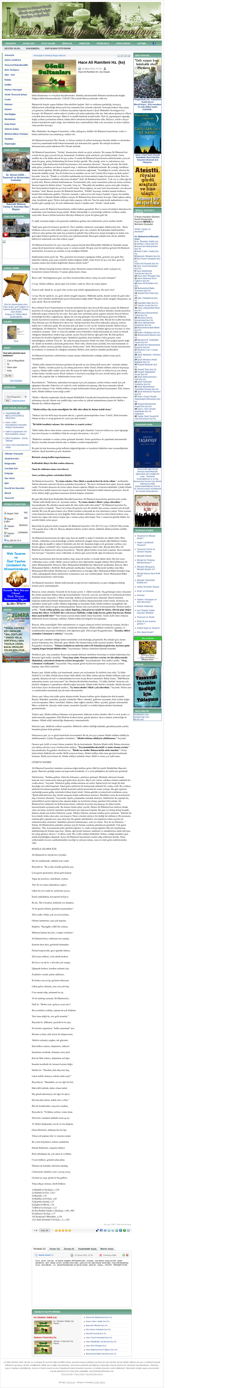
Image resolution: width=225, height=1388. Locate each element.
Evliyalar (9, 473)
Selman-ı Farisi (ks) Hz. (147, 244)
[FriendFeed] (105, 1231)
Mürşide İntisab (144, 556)
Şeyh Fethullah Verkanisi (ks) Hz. (143, 383)
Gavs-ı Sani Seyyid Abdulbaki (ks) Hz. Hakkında (145, 411)
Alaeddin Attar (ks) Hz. (148, 303)
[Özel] (16, 338)
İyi (8, 364)
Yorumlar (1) (39, 1249)
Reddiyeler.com (141, 714)
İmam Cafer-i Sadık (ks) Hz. (98, 1321)
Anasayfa (9, 55)
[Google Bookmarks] (112, 1231)
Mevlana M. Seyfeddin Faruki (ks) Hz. (146, 341)
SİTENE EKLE (103, 43)
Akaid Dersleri (12, 458)
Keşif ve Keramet (145, 591)
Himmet (8, 104)
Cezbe (8, 99)
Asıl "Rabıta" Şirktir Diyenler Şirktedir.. (146, 611)
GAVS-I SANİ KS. (13, 60)
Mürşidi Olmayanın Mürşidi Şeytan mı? (146, 568)
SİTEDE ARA (28, 43)
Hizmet (8, 109)
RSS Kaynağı (67, 1374)
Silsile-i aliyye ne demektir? (142, 230)
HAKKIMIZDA (33, 48)
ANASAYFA (10, 43)
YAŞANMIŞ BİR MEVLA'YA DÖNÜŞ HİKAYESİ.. (14, 415)
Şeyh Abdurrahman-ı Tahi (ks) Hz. (145, 378)
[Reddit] (128, 1231)
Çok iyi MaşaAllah (15, 360)
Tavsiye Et (69, 1249)
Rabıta (8, 80)
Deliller (8, 85)
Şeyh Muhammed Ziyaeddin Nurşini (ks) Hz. (146, 388)
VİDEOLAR (67, 43)
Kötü (9, 371)
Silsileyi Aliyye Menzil (55, 55)
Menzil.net (138, 719)
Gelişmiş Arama (18, 400)
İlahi (7, 483)
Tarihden (9, 139)
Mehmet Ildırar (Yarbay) (16, 134)
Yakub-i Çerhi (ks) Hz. (147, 305)
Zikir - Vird (10, 75)
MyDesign (71, 1382)
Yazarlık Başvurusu (94, 1374)
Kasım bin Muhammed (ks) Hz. (99, 1317)
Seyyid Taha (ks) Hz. (147, 369)
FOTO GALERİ (48, 43)
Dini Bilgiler (10, 114)
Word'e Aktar (107, 1249)
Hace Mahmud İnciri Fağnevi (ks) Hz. (102, 1350)
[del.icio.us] (97, 1231)
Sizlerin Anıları (12, 129)
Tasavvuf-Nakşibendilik (16, 65)
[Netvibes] (124, 1231)
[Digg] (120, 1231)
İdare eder (12, 367)
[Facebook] (101, 1231)
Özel (16, 341)
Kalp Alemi (10, 124)
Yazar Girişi (79, 1374)
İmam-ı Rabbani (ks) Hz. (148, 332)
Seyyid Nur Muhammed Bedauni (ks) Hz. (147, 346)
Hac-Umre (10, 478)
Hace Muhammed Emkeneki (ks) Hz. (144, 323)
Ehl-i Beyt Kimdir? (145, 632)
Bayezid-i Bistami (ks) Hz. (97, 1325)
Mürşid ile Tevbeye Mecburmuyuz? (146, 561)
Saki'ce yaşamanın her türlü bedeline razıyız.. (16, 432)
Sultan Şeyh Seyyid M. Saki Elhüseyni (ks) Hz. (146, 417)
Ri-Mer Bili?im (99, 1382)
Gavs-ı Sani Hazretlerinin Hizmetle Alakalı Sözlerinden (16, 425)
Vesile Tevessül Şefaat (16, 94)
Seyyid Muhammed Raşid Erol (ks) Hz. (145, 405)
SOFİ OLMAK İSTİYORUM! (58, 48)
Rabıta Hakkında (145, 606)
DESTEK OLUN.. (13, 48)
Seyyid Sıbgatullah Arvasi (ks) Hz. (144, 373)
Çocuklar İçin (11, 468)
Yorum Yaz (54, 1249)
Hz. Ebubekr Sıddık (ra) (147, 241)
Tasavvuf (9, 498)
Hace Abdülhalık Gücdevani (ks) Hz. (101, 1342)
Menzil (8, 493)
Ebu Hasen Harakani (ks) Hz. (98, 1329)
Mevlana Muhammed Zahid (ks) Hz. (146, 314)
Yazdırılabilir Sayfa (87, 1249)
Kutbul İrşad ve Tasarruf (148, 628)
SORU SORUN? (123, 43)
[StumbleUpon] (116, 1231)
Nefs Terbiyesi (12, 70)
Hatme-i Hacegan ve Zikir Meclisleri (147, 600)
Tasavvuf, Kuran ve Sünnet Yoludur (146, 550)
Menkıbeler (10, 119)
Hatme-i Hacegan (13, 89)
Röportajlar (10, 144)
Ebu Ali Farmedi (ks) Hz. (96, 1333)
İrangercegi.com (141, 717)
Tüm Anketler (16, 380)
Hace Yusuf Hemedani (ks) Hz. (99, 1337)
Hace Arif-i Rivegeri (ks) (96, 1346)
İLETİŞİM (142, 43)
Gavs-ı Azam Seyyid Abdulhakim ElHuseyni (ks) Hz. (147, 399)
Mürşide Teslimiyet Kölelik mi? (146, 581)
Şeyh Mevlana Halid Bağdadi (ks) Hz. (145, 360)
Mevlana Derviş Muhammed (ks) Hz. (144, 319)
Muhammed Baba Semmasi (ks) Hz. (101, 1354)
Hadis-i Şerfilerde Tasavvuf (145, 543)
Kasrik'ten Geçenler (15, 488)
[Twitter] (109, 1231)
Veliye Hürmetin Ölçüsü (148, 587)
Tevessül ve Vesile (146, 617)
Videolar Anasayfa (14, 454)
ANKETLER (84, 43)
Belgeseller (10, 463)
